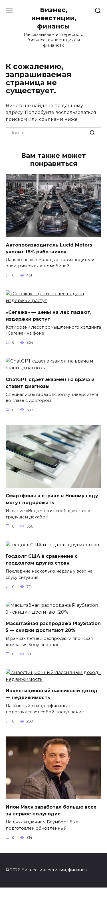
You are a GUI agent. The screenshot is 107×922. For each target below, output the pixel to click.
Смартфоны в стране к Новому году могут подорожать (52, 499)
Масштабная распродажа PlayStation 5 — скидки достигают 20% (53, 627)
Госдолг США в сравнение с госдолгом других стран (42, 559)
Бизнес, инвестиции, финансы (53, 18)
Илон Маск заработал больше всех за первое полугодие (51, 810)
